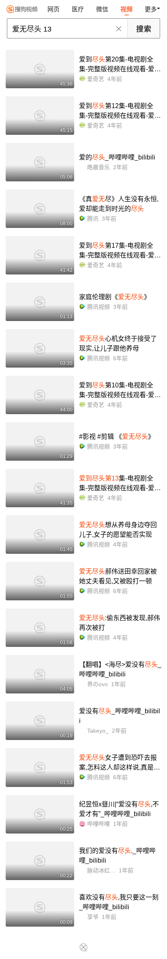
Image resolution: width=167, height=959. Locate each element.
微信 (102, 9)
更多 (151, 9)
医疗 (78, 9)
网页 (53, 9)
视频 (126, 9)
